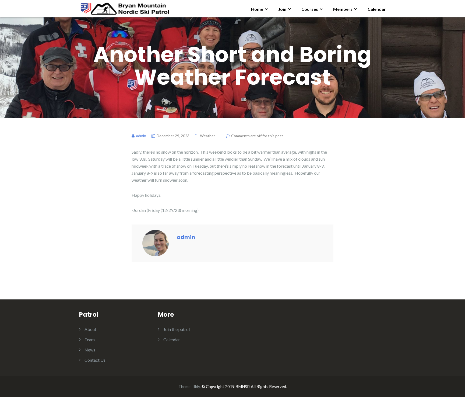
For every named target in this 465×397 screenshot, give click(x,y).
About (90, 329)
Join (282, 9)
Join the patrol (176, 329)
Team (89, 339)
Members (343, 9)
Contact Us (94, 360)
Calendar (377, 9)
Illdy (196, 386)
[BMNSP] (124, 7)
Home (257, 9)
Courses (309, 9)
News (89, 349)
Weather (207, 135)
